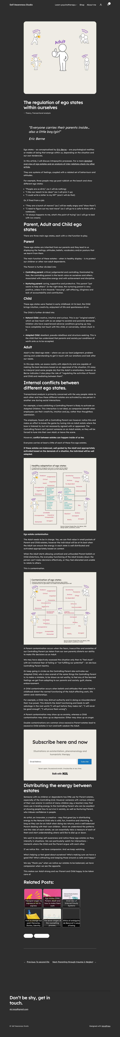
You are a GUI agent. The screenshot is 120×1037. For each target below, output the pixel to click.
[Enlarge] (93, 461)
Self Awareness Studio (21, 5)
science (28, 936)
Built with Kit (60, 774)
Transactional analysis (41, 113)
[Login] (100, 4)
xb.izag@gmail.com (19, 1009)
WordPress (106, 1026)
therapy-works (42, 936)
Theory (28, 113)
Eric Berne (62, 149)
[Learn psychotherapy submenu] (76, 4)
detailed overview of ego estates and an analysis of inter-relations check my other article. (59, 164)
